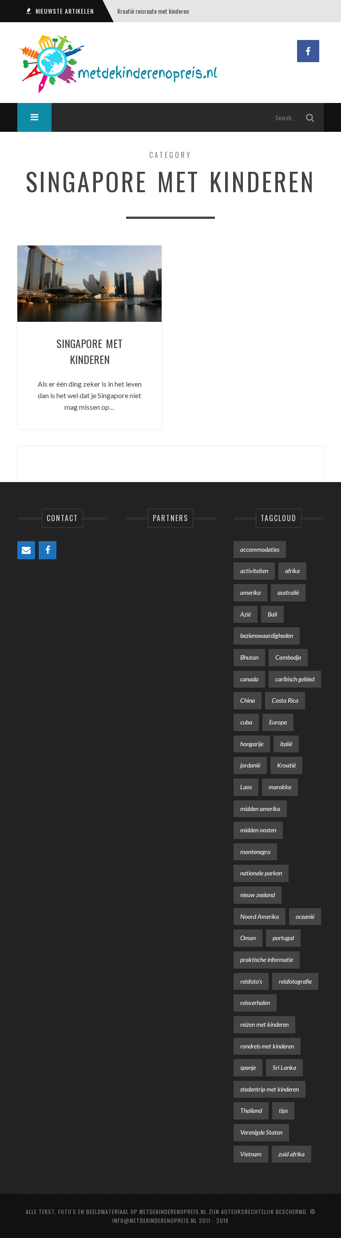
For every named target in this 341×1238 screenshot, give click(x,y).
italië (286, 744)
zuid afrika (291, 1154)
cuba (246, 722)
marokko (280, 787)
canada (249, 679)
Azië (245, 614)
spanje (248, 1067)
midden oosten (258, 830)
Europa (278, 722)
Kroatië (286, 765)
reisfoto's (251, 981)
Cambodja (288, 657)
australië (288, 592)
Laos (246, 787)
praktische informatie (266, 959)
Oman (248, 937)
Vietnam (251, 1154)
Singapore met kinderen (89, 351)
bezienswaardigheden (266, 635)
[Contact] (26, 550)
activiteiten (254, 570)
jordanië (250, 765)
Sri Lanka (284, 1067)
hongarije (251, 744)
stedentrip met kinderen (269, 1089)
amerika (250, 592)
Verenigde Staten (261, 1132)
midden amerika (260, 808)
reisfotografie (295, 981)
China (247, 700)
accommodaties (259, 549)
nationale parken (261, 873)
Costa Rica (285, 700)
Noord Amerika (259, 916)
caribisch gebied (294, 679)
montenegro (255, 851)
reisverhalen (255, 1002)
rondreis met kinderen (267, 1046)
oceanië (305, 916)
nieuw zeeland (257, 894)
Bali (272, 614)
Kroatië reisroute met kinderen (153, 11)
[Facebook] (47, 550)
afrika (292, 570)
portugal (283, 937)
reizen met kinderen (264, 1024)
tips (283, 1110)
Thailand (251, 1110)
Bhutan (249, 657)
